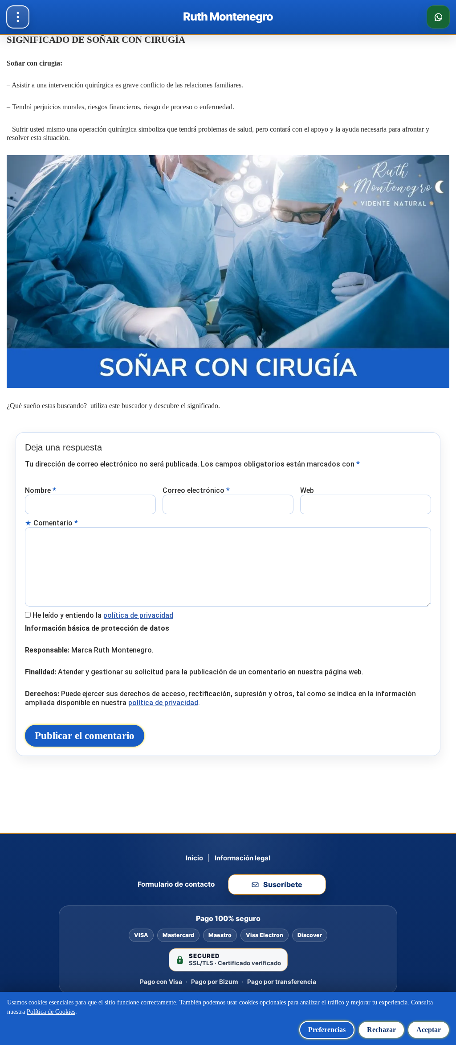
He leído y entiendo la (103, 615)
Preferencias (327, 1029)
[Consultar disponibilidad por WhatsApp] (438, 17)
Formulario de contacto (176, 884)
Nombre (40, 490)
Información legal (242, 858)
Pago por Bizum (214, 981)
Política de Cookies (51, 1011)
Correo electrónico (196, 490)
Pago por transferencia (281, 981)
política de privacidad (138, 615)
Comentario (55, 523)
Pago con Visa (161, 981)
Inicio (194, 858)
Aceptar (428, 1029)
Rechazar (381, 1029)
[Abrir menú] (17, 17)
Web (307, 490)
